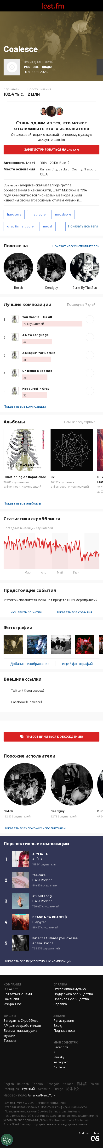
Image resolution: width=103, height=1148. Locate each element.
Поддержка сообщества (73, 994)
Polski (94, 1084)
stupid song (42, 896)
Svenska (44, 1089)
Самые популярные (79, 422)
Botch (18, 287)
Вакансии (11, 999)
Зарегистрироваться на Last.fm (51, 149)
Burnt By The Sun (85, 287)
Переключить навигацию (5, 5)
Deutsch (23, 1084)
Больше (97, 319)
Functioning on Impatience (25, 477)
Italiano (68, 1084)
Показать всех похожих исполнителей (35, 828)
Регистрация (63, 1020)
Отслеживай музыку (69, 989)
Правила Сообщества (71, 999)
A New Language (35, 335)
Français (53, 1084)
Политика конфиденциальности (64, 1107)
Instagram (61, 1062)
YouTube (59, 1067)
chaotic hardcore (20, 226)
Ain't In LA (40, 854)
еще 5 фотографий (77, 664)
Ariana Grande (42, 943)
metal (47, 226)
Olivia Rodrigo (42, 880)
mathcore (38, 214)
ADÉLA (37, 859)
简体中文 (73, 1089)
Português (11, 1089)
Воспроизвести (90, 319)
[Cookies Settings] (7, 1140)
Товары (10, 1040)
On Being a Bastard (37, 371)
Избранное (13, 1004)
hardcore (14, 214)
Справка (60, 1004)
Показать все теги (83, 226)
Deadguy (51, 287)
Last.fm (52, 5)
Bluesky (58, 1057)
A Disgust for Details (39, 353)
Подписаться (64, 1030)
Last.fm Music (71, 1111)
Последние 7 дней (81, 304)
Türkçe (58, 1089)
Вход (57, 1025)
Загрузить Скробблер (21, 1020)
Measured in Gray (35, 388)
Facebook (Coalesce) (26, 702)
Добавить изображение (29, 664)
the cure (39, 875)
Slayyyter (39, 922)
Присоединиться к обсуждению (54, 736)
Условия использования (22, 1107)
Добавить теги (62, 226)
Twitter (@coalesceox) (27, 690)
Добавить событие (26, 612)
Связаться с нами (18, 994)
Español (38, 1084)
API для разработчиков (22, 1025)
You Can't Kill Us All (37, 317)
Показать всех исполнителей (75, 246)
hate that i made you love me (55, 938)
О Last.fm (11, 989)
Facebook (60, 1047)
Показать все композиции (25, 406)
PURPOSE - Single (38, 67)
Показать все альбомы (22, 503)
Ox (53, 477)
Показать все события (74, 612)
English (9, 1084)
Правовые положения (20, 1111)
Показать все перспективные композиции (37, 961)
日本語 (82, 1084)
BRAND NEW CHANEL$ (49, 917)
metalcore (63, 214)
